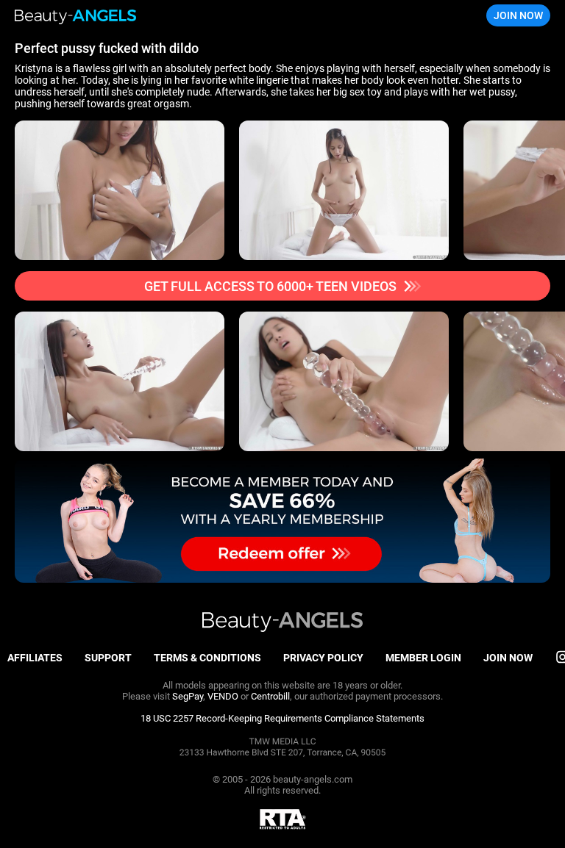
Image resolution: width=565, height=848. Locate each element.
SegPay (187, 696)
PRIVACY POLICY (323, 658)
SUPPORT (108, 658)
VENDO (222, 696)
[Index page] (76, 15)
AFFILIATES (35, 658)
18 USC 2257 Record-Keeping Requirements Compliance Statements (282, 718)
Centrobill (270, 696)
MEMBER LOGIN (423, 658)
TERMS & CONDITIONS (207, 658)
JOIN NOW (518, 15)
